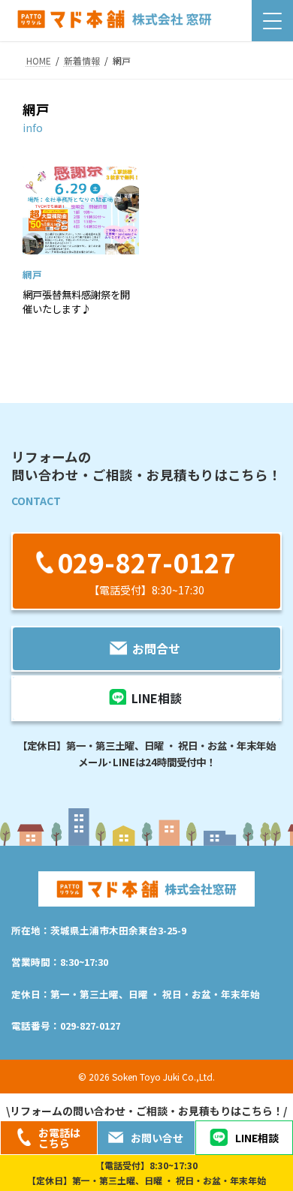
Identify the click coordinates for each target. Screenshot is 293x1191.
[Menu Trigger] (272, 20)
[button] (146, 571)
